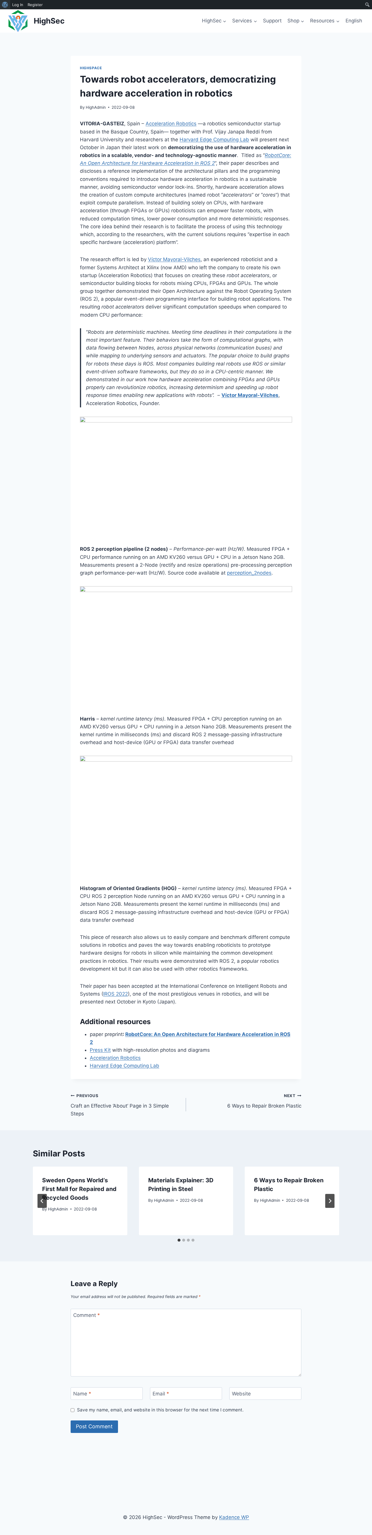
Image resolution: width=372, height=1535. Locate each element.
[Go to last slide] (42, 1201)
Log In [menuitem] (17, 4)
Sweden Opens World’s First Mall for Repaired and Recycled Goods (79, 1189)
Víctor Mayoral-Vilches (174, 259)
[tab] (179, 1240)
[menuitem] (5, 4)
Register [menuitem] (35, 4)
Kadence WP (234, 1517)
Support (272, 21)
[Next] (330, 1201)
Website (241, 1394)
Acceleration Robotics (171, 123)
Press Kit (100, 1050)
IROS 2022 (115, 994)
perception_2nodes (249, 573)
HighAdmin (96, 107)
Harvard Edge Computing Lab (214, 139)
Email (161, 1394)
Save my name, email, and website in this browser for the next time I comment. (160, 1410)
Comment (86, 1315)
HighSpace (91, 68)
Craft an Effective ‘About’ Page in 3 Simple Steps (120, 1105)
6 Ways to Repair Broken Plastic (264, 1101)
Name (82, 1394)
